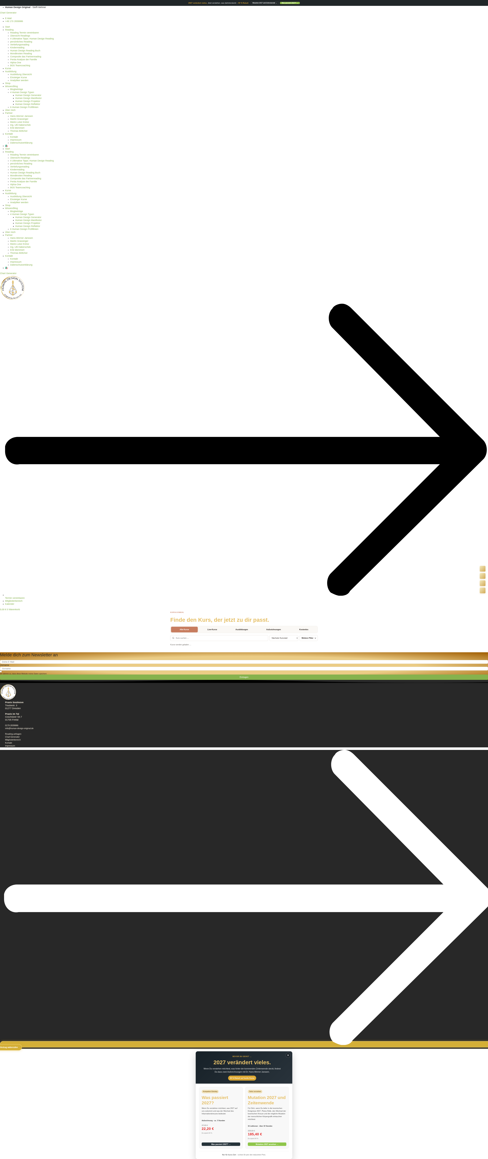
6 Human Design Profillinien (24, 107)
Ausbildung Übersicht (21, 74)
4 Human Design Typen (22, 92)
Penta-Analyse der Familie (23, 59)
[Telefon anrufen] (482, 569)
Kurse (8, 68)
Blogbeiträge (16, 89)
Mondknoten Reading (21, 53)
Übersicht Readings (20, 35)
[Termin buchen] (482, 576)
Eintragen (244, 677)
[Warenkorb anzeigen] (482, 590)
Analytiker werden (19, 80)
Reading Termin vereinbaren (24, 32)
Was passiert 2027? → (290, 3)
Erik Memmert (17, 128)
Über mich (10, 110)
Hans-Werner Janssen (21, 116)
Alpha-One (15, 62)
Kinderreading (17, 47)
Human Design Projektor (27, 101)
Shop (7, 83)
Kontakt (9, 134)
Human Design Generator (28, 95)
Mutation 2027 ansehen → (267, 1144)
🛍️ (6, 146)
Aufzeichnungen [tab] (273, 629)
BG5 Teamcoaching (20, 65)
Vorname (4, 665)
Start (7, 27)
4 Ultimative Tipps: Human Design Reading (32, 38)
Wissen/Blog (11, 86)
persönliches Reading (21, 41)
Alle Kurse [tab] (184, 629)
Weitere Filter (307, 638)
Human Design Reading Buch (25, 50)
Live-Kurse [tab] (212, 629)
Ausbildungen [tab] (241, 629)
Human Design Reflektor (27, 104)
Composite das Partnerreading (25, 56)
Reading (9, 29)
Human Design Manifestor (28, 98)
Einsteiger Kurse (18, 77)
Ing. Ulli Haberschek (20, 125)
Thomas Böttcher (19, 131)
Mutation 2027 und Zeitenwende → (265, 3)
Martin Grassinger (19, 119)
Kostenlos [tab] (303, 629)
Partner (9, 113)
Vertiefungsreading (19, 44)
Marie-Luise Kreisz (19, 122)
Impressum (15, 140)
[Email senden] (482, 583)
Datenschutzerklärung (21, 142)
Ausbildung (10, 71)
